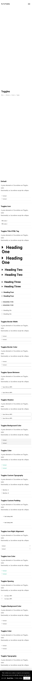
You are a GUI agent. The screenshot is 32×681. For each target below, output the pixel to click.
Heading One (12, 249)
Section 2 (5, 199)
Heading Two (13, 269)
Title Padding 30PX (8, 516)
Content (13, 95)
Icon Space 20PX (8, 595)
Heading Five (8, 302)
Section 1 (5, 196)
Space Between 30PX (7, 387)
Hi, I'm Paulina (5, 4)
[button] (16, 196)
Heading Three (12, 281)
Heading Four (9, 292)
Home (2, 95)
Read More (10, 678)
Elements (8, 95)
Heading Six (7, 310)
